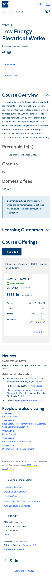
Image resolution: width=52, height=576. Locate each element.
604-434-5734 (20, 541)
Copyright (19, 570)
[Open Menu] (48, 4)
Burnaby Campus (13, 487)
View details (39, 332)
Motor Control (9, 433)
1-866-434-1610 (28, 545)
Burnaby (41, 319)
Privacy (30, 570)
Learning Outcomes (22, 230)
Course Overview (20, 95)
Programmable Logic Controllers (18, 447)
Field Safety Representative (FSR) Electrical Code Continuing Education (24, 423)
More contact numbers (15, 549)
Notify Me (10, 64)
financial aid (36, 385)
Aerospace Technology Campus (22, 501)
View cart (48, 11)
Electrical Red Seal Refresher (16, 440)
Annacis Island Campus (17, 505)
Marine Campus (13, 496)
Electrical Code (9, 415)
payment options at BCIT (33, 400)
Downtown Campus (15, 491)
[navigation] (6, 4)
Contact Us (11, 75)
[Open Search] (39, 4)
